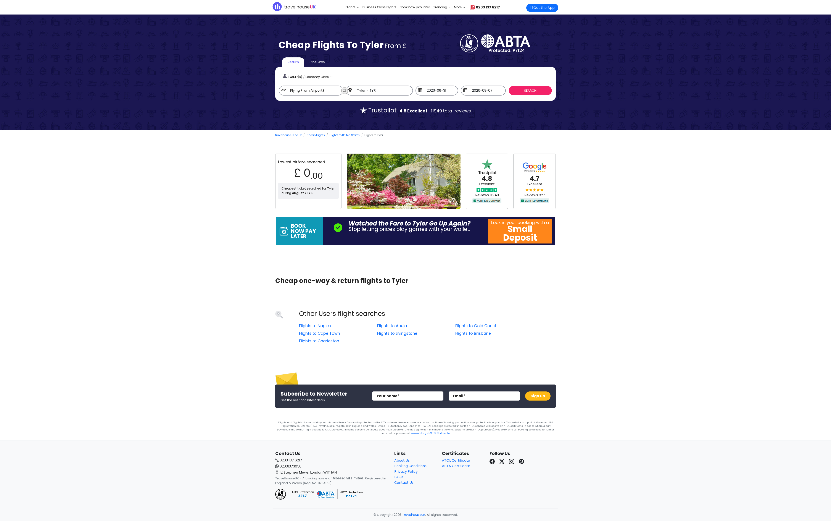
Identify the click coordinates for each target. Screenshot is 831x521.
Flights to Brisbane (473, 333)
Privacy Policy (406, 471)
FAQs (398, 476)
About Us (402, 460)
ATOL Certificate (456, 460)
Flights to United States (345, 135)
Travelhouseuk (413, 514)
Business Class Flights (379, 7)
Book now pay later (415, 7)
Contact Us (404, 482)
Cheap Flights (315, 135)
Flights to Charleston (319, 341)
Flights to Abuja (392, 325)
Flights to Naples (315, 325)
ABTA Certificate (456, 465)
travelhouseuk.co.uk (288, 135)
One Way (317, 62)
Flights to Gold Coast (475, 325)
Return (293, 62)
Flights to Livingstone (397, 333)
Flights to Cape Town (319, 333)
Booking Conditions (410, 465)
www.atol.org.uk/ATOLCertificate (430, 433)
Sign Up (538, 396)
